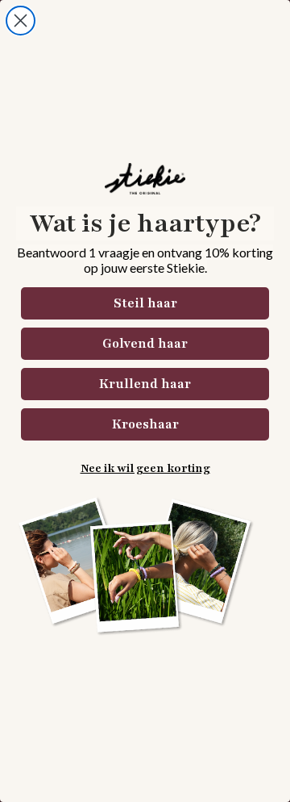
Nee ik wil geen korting (145, 468)
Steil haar (145, 303)
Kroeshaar (145, 424)
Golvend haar (145, 344)
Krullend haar (145, 384)
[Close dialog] (20, 20)
